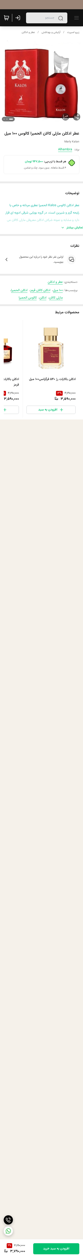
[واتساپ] (8, 1231)
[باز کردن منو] (75, 17)
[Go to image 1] (11, 119)
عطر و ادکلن (28, 32)
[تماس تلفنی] (8, 1220)
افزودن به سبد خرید (56, 1248)
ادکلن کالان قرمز (40, 290)
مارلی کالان (56, 297)
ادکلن (42, 297)
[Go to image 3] (4, 119)
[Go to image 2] (6, 119)
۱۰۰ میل (58, 290)
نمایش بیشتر (74, 227)
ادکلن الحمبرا (19, 290)
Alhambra (65, 149)
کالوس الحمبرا (28, 297)
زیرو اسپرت (73, 32)
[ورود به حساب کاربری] (18, 18)
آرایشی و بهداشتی (51, 32)
